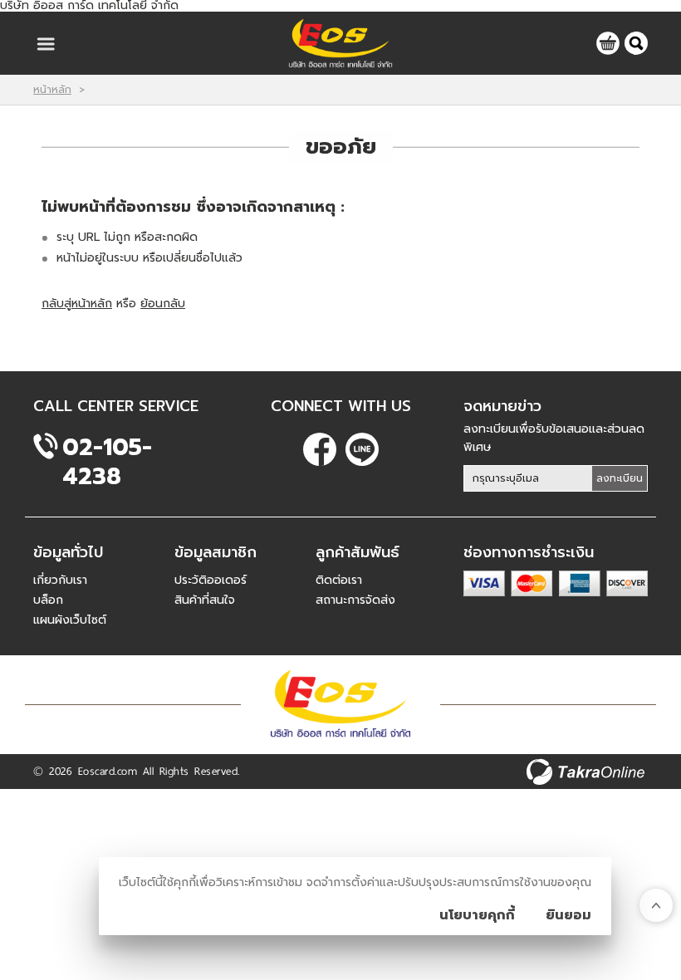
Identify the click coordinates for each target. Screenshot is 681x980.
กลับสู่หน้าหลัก (77, 303)
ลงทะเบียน (619, 478)
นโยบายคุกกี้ (477, 915)
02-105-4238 (107, 447)
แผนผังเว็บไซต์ (69, 620)
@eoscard (362, 449)
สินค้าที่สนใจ (204, 600)
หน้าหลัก (52, 89)
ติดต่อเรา (339, 580)
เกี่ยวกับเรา (60, 580)
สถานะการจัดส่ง (355, 600)
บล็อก (48, 600)
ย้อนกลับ (162, 303)
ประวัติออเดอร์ (210, 580)
